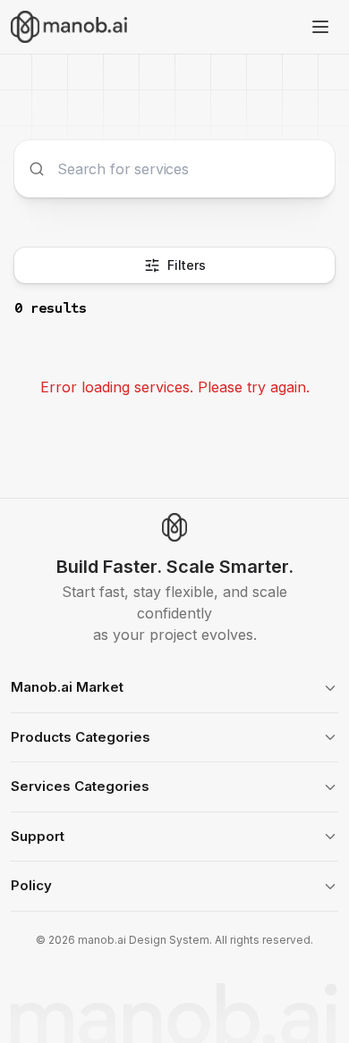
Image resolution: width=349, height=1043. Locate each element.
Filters (186, 265)
